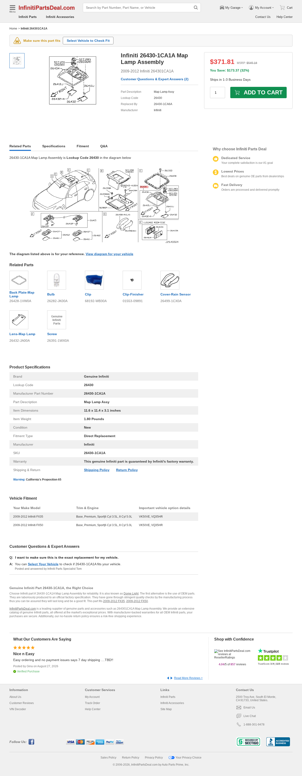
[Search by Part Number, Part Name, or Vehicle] (196, 7)
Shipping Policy (96, 470)
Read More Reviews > (188, 678)
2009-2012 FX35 (114, 601)
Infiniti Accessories (60, 17)
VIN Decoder (17, 709)
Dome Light (131, 593)
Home (13, 28)
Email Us (249, 707)
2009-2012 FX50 (137, 601)
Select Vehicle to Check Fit (88, 40)
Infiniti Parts (28, 17)
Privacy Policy (154, 757)
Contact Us (263, 17)
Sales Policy (108, 757)
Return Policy (127, 470)
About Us (15, 697)
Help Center (285, 17)
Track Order (92, 703)
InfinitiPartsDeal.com (22, 608)
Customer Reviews (21, 703)
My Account (92, 697)
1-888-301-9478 (253, 724)
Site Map (166, 709)
